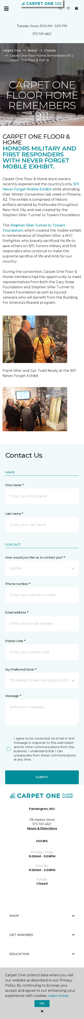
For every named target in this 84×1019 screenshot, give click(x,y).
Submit (42, 777)
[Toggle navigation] (6, 8)
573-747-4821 (42, 34)
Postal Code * (15, 640)
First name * (14, 485)
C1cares (50, 50)
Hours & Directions (42, 828)
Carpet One (12, 50)
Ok (42, 1003)
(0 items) (76, 8)
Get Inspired (21, 935)
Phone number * (17, 583)
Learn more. (58, 996)
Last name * (14, 513)
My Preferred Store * (20, 669)
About (32, 50)
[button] (60, 8)
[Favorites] (68, 8)
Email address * (16, 612)
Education (19, 954)
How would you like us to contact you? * (35, 557)
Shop (14, 916)
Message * (13, 695)
